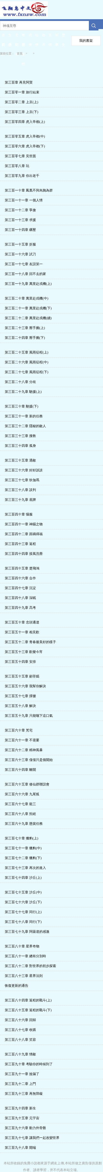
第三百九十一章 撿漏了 (22, 1074)
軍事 (56, 36)
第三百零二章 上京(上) (21, 102)
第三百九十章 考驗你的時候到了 (29, 1064)
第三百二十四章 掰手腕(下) (25, 338)
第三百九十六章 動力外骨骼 (25, 1128)
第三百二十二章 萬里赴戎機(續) (28, 318)
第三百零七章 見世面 (20, 156)
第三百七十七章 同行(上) (23, 912)
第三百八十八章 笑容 (20, 1039)
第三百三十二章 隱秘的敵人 (25, 426)
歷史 (63, 36)
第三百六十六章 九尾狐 (22, 794)
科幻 (3, 46)
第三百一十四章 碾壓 (20, 230)
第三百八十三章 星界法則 (24, 976)
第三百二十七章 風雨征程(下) (26, 372)
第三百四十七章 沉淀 (20, 588)
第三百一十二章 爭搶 (20, 210)
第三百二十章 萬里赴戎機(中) (26, 298)
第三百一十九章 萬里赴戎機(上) (28, 284)
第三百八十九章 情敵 (20, 1054)
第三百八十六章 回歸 (20, 1020)
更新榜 (23, 46)
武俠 (30, 36)
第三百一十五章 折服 (20, 244)
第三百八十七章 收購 (20, 1030)
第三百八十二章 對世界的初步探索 (30, 966)
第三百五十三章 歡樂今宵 (24, 652)
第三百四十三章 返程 (20, 544)
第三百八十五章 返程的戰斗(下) (28, 1010)
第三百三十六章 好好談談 (24, 470)
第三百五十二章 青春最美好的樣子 (30, 642)
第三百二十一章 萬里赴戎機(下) (28, 308)
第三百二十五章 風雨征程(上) (26, 352)
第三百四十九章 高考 (20, 608)
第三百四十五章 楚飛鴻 (22, 568)
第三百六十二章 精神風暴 (24, 750)
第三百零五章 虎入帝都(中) (25, 136)
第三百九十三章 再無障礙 (24, 1093)
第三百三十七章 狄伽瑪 (22, 480)
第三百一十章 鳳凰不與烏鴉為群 (29, 190)
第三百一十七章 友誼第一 (24, 264)
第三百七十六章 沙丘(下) (23, 902)
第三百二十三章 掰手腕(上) (25, 328)
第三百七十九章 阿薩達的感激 (27, 931)
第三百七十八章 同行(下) (23, 922)
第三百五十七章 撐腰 (20, 696)
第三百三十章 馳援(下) (21, 406)
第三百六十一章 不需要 (22, 740)
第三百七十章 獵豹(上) (21, 838)
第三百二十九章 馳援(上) (23, 392)
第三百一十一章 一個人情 (24, 200)
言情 (50, 36)
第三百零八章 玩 (17, 166)
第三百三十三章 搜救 (20, 436)
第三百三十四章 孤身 (20, 446)
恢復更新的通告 (16, 985)
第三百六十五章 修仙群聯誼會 (27, 784)
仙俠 (37, 36)
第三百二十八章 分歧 (20, 382)
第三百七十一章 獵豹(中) (23, 848)
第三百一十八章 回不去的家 (25, 274)
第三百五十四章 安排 (20, 662)
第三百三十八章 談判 (20, 490)
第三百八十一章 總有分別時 (25, 956)
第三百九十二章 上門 (20, 1084)
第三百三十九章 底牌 (20, 500)
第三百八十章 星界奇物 (22, 946)
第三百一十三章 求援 (20, 220)
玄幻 (16, 36)
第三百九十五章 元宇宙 (22, 1118)
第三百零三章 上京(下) (21, 112)
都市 (43, 36)
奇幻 (23, 36)
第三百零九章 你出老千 (22, 176)
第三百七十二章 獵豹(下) (23, 858)
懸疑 (10, 46)
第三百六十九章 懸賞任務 (24, 823)
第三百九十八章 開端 (20, 1147)
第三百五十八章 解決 (20, 706)
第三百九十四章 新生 (20, 1108)
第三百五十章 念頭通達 (22, 622)
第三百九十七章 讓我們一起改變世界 (32, 1138)
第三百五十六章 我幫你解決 (25, 686)
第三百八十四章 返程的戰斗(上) (28, 1000)
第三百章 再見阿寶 (19, 82)
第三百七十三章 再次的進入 (25, 868)
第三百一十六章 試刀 (20, 254)
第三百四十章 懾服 (19, 514)
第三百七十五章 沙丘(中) (23, 892)
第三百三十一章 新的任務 (24, 416)
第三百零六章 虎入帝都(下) (25, 146)
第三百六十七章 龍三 (20, 804)
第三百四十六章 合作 (20, 578)
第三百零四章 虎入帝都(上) (25, 122)
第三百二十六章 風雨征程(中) (26, 362)
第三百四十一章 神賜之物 (24, 524)
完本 (16, 46)
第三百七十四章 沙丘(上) (23, 877)
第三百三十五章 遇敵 (20, 460)
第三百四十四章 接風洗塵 (24, 554)
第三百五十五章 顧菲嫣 (22, 676)
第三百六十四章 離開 (20, 769)
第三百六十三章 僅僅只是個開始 (29, 760)
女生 (10, 36)
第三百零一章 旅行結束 (22, 92)
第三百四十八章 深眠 (20, 598)
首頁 (3, 36)
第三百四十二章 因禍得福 (24, 534)
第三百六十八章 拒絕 (20, 814)
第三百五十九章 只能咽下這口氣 (29, 716)
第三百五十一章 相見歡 (22, 632)
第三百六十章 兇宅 (19, 730)
